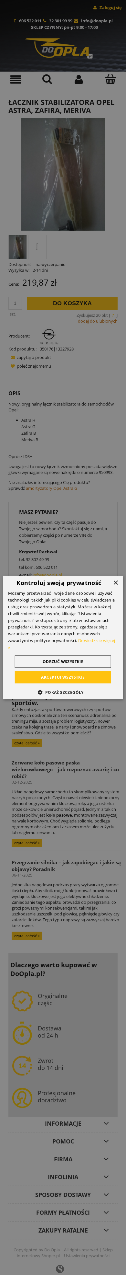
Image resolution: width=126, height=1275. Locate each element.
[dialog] (63, 637)
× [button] (115, 582)
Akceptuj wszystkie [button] (63, 677)
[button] (62, 692)
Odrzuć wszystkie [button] (63, 661)
